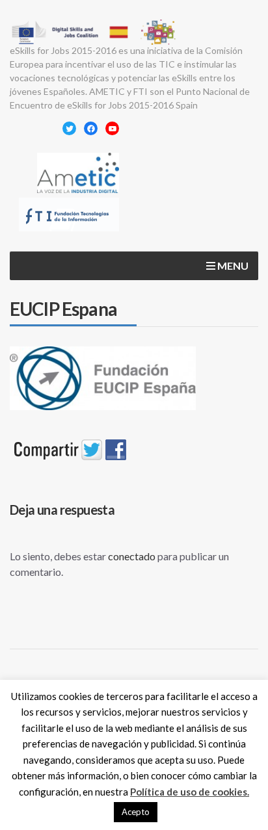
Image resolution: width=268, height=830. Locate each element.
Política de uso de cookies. (189, 792)
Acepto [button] (136, 812)
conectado (131, 556)
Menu (231, 265)
